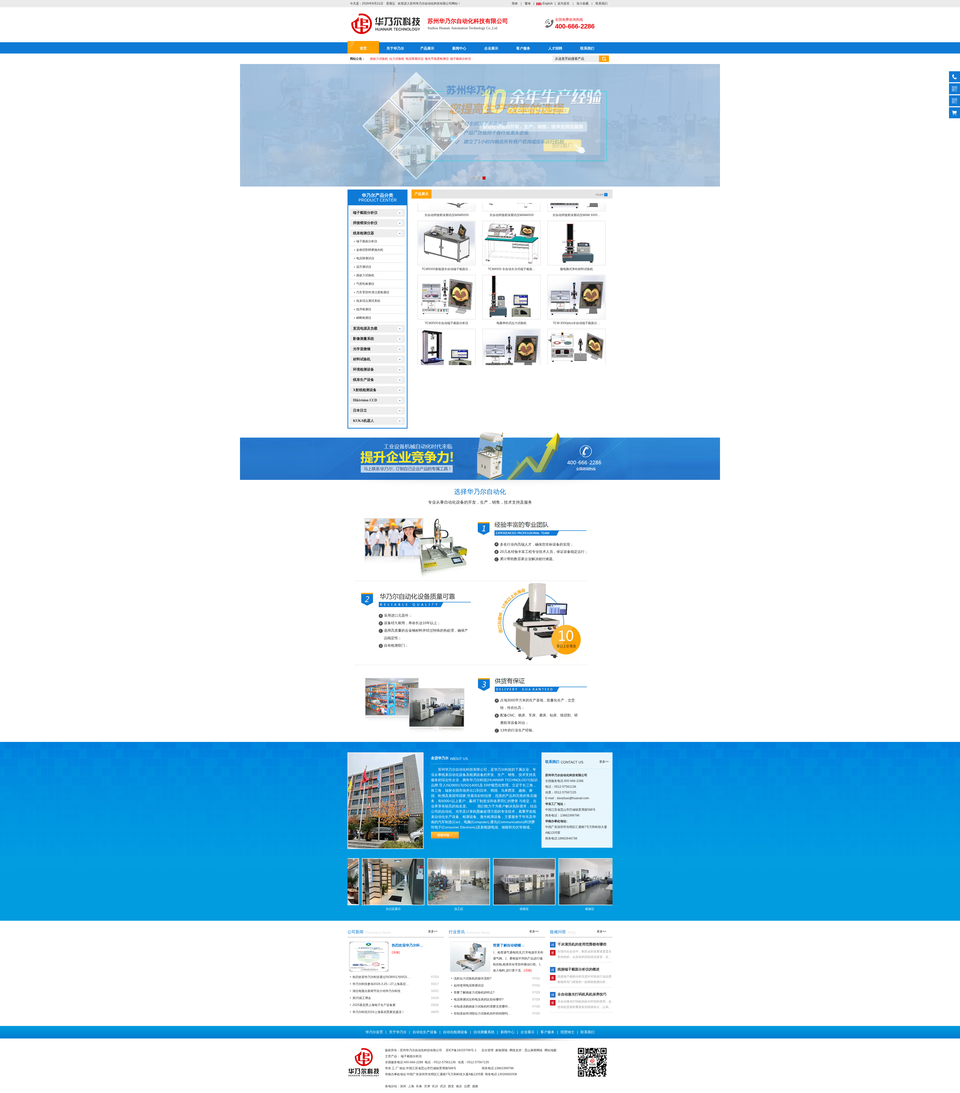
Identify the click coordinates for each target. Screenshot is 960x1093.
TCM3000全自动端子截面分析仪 (511, 359)
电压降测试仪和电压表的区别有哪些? (479, 999)
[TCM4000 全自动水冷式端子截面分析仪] (511, 225)
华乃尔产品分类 (377, 195)
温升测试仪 (363, 267)
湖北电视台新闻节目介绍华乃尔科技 (376, 991)
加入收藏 (582, 3)
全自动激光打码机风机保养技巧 (582, 994)
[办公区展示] (377, 881)
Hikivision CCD (365, 400)
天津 (427, 1086)
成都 (475, 1086)
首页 (363, 48)
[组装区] (509, 881)
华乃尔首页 (374, 1032)
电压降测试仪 (415, 59)
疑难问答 (558, 932)
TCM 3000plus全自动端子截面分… (576, 305)
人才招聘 (555, 48)
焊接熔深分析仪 (365, 223)
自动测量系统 (484, 1032)
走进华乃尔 (439, 758)
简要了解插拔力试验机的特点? (474, 992)
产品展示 (427, 48)
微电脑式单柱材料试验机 (576, 251)
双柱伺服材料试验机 (446, 359)
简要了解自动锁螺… (508, 945)
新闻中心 (459, 48)
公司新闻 (356, 932)
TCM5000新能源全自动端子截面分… (446, 251)
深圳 (403, 1086)
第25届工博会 (361, 998)
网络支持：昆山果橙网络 (526, 1050)
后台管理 (488, 1050)
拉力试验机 (396, 59)
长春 (419, 1086)
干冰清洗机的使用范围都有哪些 (582, 944)
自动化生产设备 (424, 1032)
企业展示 (491, 48)
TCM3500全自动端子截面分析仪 (446, 305)
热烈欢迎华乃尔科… (407, 945)
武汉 (443, 1086)
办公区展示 (377, 909)
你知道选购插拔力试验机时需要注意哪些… (482, 1006)
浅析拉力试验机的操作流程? (473, 978)
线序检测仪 (363, 309)
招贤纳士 (567, 1032)
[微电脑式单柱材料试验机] (577, 225)
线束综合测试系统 (368, 301)
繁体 (528, 3)
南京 (459, 1086)
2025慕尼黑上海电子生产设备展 (374, 1005)
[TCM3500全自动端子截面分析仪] (447, 279)
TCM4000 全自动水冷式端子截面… (511, 251)
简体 (515, 3)
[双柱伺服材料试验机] (447, 333)
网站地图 (550, 1050)
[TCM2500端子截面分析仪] (577, 333)
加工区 (443, 909)
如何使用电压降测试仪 (469, 985)
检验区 (574, 909)
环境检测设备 (363, 369)
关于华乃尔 (395, 48)
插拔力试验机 (379, 59)
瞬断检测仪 (363, 318)
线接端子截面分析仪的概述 (579, 969)
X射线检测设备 (364, 390)
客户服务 (523, 48)
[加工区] (443, 881)
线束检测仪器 (363, 233)
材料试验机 (361, 359)
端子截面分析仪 (460, 59)
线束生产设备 (363, 380)
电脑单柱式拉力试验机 (511, 305)
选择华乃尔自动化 (480, 491)
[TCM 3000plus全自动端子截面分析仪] (577, 279)
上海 (411, 1086)
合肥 (467, 1086)
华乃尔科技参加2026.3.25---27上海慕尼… (380, 984)
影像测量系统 (363, 339)
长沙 (435, 1086)
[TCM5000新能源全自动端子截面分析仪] (447, 225)
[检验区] (574, 881)
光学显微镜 (361, 349)
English (547, 3)
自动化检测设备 (455, 1032)
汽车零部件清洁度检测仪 (372, 292)
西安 (451, 1086)
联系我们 (602, 3)
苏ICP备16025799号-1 (461, 1050)
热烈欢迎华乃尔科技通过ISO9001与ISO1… (381, 977)
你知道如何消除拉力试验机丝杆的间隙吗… (482, 1013)
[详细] (396, 952)
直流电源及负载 (365, 328)
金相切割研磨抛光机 (369, 250)
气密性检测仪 (365, 284)
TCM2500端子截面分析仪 (576, 359)
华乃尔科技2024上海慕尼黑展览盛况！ (378, 1012)
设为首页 (564, 3)
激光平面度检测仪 (437, 59)
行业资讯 (457, 932)
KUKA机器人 (363, 421)
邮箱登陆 (502, 1050)
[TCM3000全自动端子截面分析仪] (511, 333)
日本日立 (360, 410)
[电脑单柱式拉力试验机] (511, 279)
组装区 (508, 909)
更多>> (604, 761)
